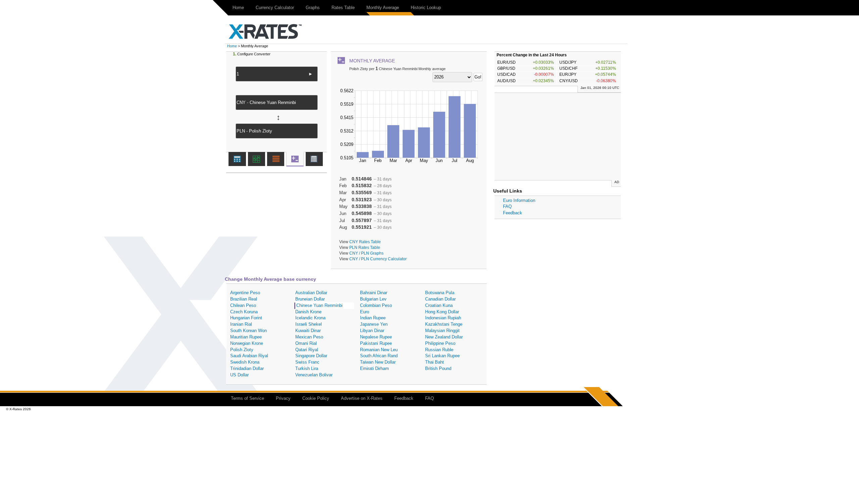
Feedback (512, 212)
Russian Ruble (439, 349)
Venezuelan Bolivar (314, 374)
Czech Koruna (244, 311)
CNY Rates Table (365, 241)
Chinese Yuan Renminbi (319, 305)
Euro (364, 311)
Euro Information (519, 200)
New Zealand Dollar (444, 336)
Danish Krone (308, 311)
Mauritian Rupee (246, 336)
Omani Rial (306, 343)
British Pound (438, 368)
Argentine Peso (245, 292)
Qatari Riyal (306, 349)
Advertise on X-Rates (362, 398)
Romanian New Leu (379, 349)
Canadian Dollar (440, 299)
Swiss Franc (307, 362)
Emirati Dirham (374, 368)
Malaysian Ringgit (442, 330)
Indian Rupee (373, 317)
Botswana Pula (439, 292)
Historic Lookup (426, 7)
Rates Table (343, 7)
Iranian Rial (241, 324)
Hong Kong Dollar (442, 311)
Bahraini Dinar (373, 292)
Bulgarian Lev (373, 299)
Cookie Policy (315, 398)
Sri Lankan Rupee (442, 355)
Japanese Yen (374, 324)
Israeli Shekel (308, 324)
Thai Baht (434, 362)
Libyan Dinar (372, 330)
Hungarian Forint (246, 317)
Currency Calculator (275, 7)
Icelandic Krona (310, 317)
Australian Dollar (311, 292)
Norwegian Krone (246, 343)
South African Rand (379, 355)
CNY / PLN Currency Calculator (378, 259)
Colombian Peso (376, 305)
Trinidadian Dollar (247, 368)
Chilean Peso (243, 305)
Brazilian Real (243, 299)
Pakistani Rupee (376, 343)
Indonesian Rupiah (443, 317)
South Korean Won (248, 330)
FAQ (507, 206)
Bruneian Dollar (310, 299)
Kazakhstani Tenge (443, 324)
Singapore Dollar (311, 355)
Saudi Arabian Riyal (249, 355)
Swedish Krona (244, 362)
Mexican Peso (309, 336)
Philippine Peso (440, 343)
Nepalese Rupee (376, 336)
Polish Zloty (241, 349)
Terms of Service (247, 398)
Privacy (283, 398)
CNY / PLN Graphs (366, 253)
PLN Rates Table (364, 247)
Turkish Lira (306, 368)
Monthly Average (382, 7)
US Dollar (239, 374)
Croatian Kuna (439, 305)
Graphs (313, 7)
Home (238, 7)
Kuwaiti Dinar (308, 330)
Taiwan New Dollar (378, 362)
